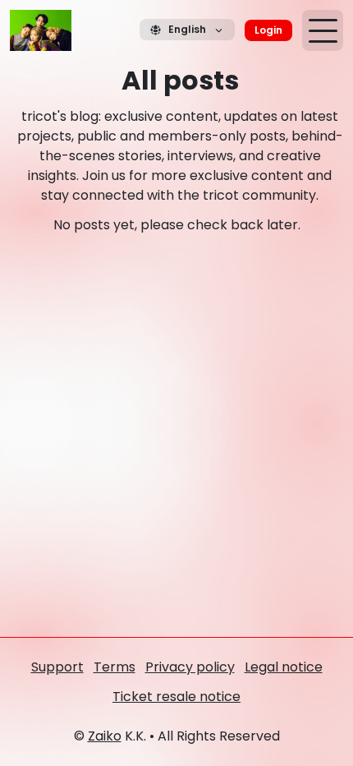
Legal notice (284, 667)
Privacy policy (190, 667)
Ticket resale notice (176, 696)
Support (57, 667)
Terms (114, 667)
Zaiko (104, 736)
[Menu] (322, 30)
